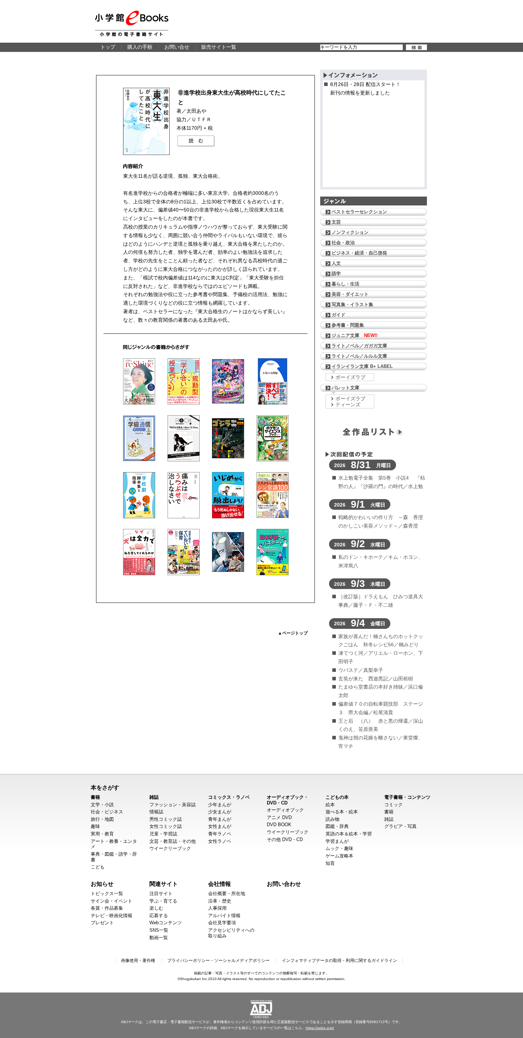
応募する (158, 915)
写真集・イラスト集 (352, 304)
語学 (336, 273)
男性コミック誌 (165, 819)
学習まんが (337, 841)
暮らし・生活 (345, 284)
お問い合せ (176, 47)
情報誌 (156, 811)
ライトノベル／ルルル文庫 (359, 356)
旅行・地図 (102, 819)
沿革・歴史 (219, 901)
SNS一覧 (158, 930)
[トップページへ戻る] (131, 23)
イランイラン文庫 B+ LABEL (362, 366)
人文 (336, 263)
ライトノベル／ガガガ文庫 (359, 345)
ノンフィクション (350, 232)
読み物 (332, 819)
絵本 (330, 804)
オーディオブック (285, 810)
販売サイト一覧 (218, 47)
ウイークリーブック (170, 848)
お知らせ (102, 884)
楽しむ (156, 908)
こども (98, 867)
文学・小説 (102, 804)
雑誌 (154, 797)
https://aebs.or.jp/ (320, 1028)
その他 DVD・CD (285, 839)
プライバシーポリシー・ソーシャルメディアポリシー (218, 960)
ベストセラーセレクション (359, 211)
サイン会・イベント (111, 901)
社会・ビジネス (107, 811)
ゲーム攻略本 (339, 855)
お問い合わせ (284, 884)
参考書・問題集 (348, 325)
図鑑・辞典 (337, 826)
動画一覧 (158, 937)
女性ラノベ (219, 841)
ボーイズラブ (350, 377)
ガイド (338, 314)
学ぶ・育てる (163, 901)
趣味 (95, 826)
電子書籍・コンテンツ (407, 797)
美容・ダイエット (350, 294)
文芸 (336, 222)
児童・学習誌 (163, 833)
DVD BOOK (279, 824)
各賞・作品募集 (107, 908)
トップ (107, 47)
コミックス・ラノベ (229, 797)
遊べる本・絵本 (342, 811)
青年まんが (219, 819)
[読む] (196, 141)
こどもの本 (337, 797)
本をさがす (105, 787)
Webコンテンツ (165, 922)
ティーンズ (348, 404)
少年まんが (219, 804)
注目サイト (161, 893)
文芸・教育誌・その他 (172, 841)
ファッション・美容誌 (172, 804)
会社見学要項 (222, 922)
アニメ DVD (279, 817)
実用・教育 (102, 833)
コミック (393, 804)
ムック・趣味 (339, 848)
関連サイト (163, 884)
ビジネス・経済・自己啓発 (359, 253)
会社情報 (219, 884)
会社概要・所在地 (226, 893)
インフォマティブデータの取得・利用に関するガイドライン (339, 960)
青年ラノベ (219, 833)
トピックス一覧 (107, 893)
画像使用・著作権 (138, 960)
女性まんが (219, 826)
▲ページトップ (293, 633)
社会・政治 (343, 242)
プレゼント (102, 922)
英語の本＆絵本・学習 (349, 833)
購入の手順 (139, 47)
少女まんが (219, 811)
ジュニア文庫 (354, 335)
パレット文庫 (345, 387)
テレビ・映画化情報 (111, 915)
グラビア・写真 (400, 826)
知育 (330, 863)
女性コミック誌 (165, 826)
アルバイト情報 (224, 915)
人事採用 (217, 908)
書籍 (95, 797)
